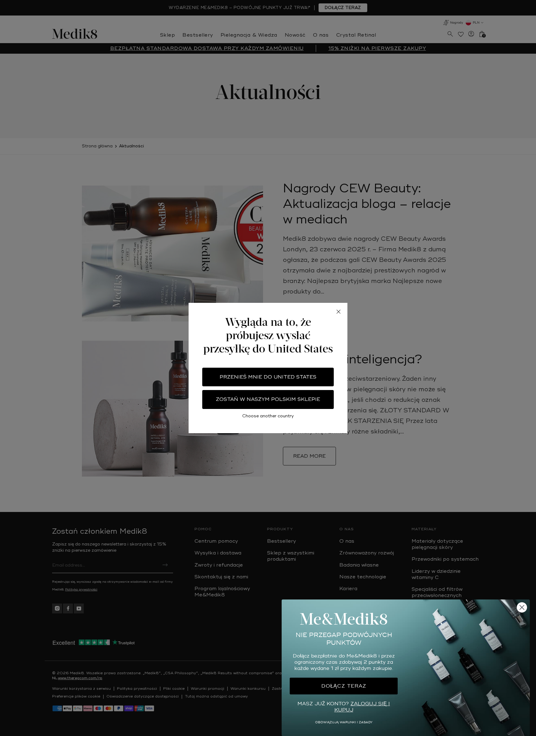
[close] (338, 312)
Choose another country (268, 416)
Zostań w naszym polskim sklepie (268, 399)
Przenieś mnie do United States (268, 377)
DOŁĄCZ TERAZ (343, 686)
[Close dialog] (521, 607)
